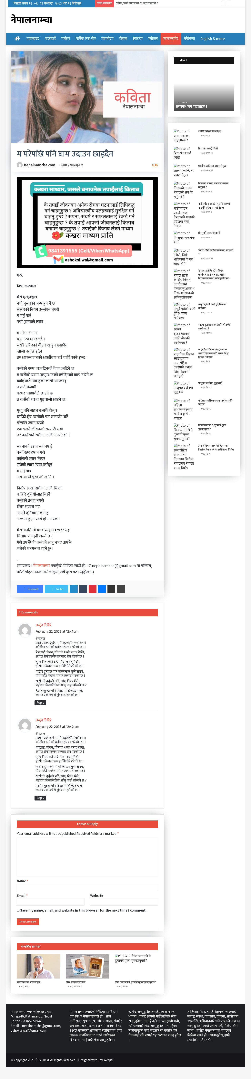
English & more (212, 38)
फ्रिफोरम (107, 38)
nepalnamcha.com (39, 165)
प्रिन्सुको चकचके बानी (209, 233)
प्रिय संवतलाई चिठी (75, 982)
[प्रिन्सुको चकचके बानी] (184, 238)
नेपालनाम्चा (42, 565)
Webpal (108, 1060)
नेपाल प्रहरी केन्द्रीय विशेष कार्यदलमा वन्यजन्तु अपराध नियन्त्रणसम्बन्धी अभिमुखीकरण (213, 275)
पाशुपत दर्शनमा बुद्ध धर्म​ (210, 383)
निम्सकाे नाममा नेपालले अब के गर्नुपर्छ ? (213, 185)
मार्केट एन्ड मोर (86, 38)
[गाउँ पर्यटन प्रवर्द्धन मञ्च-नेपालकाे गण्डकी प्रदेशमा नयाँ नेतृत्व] (184, 215)
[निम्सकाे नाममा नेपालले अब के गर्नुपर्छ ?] (184, 190)
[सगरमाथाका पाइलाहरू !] (38, 966)
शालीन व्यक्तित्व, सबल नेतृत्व (212, 166)
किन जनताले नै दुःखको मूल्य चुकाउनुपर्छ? (135, 982)
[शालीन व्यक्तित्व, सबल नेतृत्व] (184, 171)
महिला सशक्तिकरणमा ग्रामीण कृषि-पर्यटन (215, 402)
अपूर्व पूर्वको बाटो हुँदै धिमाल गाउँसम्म (212, 306)
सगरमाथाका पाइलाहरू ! (29, 982)
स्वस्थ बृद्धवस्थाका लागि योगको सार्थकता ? (214, 327)
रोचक (123, 38)
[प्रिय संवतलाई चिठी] (87, 966)
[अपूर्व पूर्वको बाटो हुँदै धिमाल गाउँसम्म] (184, 311)
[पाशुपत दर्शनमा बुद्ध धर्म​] (184, 388)
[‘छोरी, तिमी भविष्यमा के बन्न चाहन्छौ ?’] (184, 257)
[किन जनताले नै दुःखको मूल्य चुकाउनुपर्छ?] (136, 966)
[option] (204, 89)
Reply (40, 702)
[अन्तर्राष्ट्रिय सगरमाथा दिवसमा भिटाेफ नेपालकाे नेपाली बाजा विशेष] (184, 457)
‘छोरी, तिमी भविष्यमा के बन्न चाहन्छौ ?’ (137, 3)
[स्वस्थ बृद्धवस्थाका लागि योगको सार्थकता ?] (184, 334)
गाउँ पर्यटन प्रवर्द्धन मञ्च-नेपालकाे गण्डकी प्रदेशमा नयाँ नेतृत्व (214, 206)
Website (96, 896)
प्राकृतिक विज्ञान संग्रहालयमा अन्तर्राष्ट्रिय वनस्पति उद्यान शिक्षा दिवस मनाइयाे (213, 353)
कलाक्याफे (170, 38)
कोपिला (189, 38)
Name (22, 881)
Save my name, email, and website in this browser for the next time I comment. (83, 910)
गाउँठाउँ (50, 38)
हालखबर (32, 38)
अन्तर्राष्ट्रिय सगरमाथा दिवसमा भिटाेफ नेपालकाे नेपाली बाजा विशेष (216, 447)
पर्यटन (65, 38)
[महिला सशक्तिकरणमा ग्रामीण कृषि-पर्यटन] (184, 410)
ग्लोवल (153, 38)
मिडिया (138, 38)
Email (22, 896)
